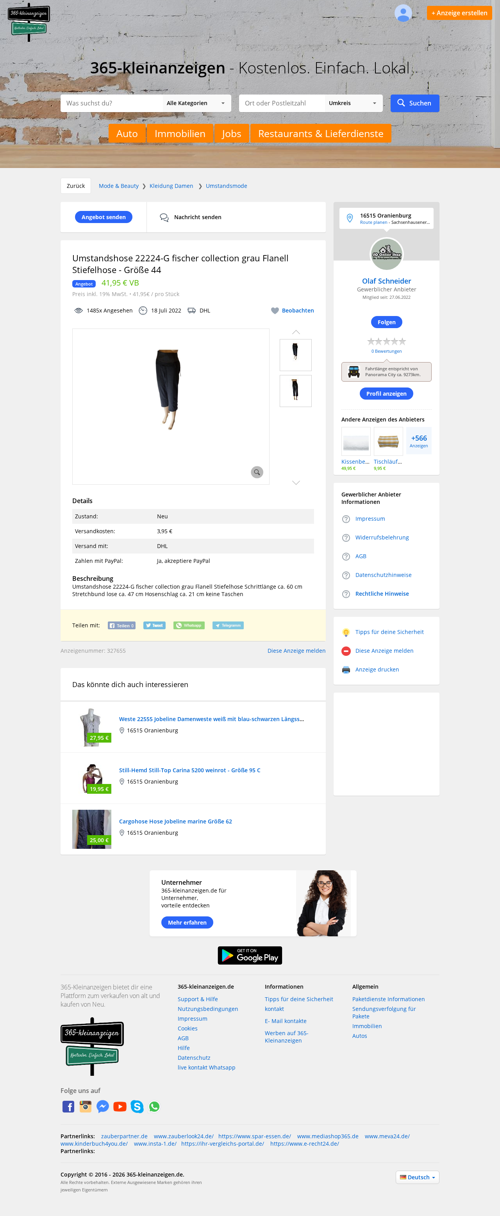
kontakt (274, 1008)
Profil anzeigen (386, 393)
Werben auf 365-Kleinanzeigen (287, 1036)
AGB (183, 1038)
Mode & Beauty (119, 185)
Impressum (192, 1018)
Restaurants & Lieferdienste (321, 133)
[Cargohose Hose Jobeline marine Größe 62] (91, 828)
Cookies (188, 1028)
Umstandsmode (226, 185)
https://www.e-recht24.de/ (304, 1143)
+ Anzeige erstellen (460, 13)
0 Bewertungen (386, 351)
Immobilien (180, 133)
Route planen (374, 222)
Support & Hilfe (198, 999)
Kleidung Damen (171, 185)
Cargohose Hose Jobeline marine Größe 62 (175, 821)
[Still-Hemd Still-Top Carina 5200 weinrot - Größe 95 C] (91, 777)
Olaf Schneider (386, 281)
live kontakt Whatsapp (207, 1067)
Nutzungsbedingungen (208, 1008)
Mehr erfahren (187, 922)
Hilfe (184, 1048)
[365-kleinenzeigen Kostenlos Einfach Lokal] (29, 40)
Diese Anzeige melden (297, 650)
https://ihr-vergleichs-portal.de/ (222, 1143)
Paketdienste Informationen (388, 999)
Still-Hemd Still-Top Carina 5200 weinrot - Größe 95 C (190, 770)
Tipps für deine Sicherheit (299, 999)
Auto (127, 133)
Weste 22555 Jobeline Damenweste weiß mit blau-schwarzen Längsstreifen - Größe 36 (233, 719)
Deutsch (419, 1177)
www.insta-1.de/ (154, 1143)
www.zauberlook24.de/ (183, 1136)
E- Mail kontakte (286, 1021)
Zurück (76, 185)
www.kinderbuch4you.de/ (94, 1143)
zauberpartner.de (124, 1136)
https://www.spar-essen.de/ (254, 1136)
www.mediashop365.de (327, 1136)
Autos (359, 1035)
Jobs (231, 133)
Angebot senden (104, 217)
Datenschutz (194, 1057)
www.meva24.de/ (386, 1136)
